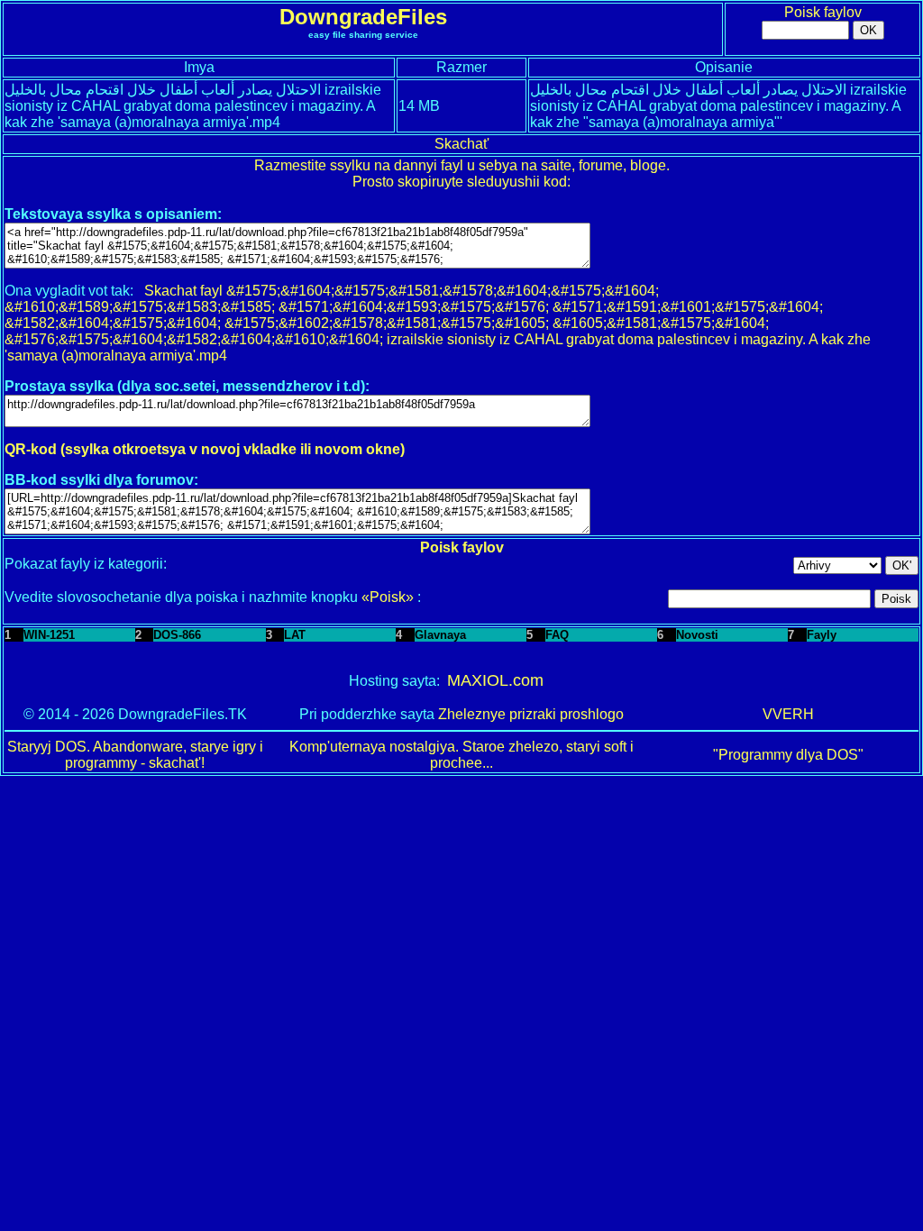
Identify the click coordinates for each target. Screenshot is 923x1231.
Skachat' (461, 143)
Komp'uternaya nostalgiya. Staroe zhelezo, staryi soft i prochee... (461, 755)
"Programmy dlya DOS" (788, 754)
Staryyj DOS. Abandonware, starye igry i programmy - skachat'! (135, 755)
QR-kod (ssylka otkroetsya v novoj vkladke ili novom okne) (205, 449)
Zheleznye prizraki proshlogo (531, 714)
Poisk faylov (823, 12)
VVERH (788, 714)
